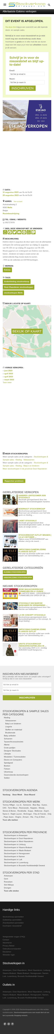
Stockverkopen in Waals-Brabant (17, 850)
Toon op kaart (18, 201)
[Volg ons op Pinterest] (12, 1023)
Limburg (46, 970)
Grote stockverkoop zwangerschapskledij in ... (32, 645)
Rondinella (21, 811)
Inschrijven (27, 697)
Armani (26, 817)
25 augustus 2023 (11, 195)
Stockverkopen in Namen (14, 856)
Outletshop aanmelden (12, 920)
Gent (6, 879)
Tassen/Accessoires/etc (13, 742)
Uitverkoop (8, 772)
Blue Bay (36, 805)
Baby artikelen (10, 736)
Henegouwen (35, 973)
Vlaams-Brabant (9, 973)
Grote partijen (9, 748)
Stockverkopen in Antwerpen (16, 835)
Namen (45, 973)
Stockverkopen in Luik (13, 859)
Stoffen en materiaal (13, 730)
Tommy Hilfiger (9, 805)
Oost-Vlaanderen (20, 970)
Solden (7, 778)
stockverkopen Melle (13, 293)
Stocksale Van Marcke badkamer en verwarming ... (32, 604)
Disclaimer (7, 952)
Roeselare (8, 882)
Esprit (46, 811)
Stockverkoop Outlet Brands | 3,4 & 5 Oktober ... (34, 536)
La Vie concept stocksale (31, 615)
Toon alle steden (11, 891)
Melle (9, 207)
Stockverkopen (25, 832)
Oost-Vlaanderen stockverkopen (18, 287)
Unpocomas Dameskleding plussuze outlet (32, 550)
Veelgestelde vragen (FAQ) (14, 937)
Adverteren (7, 943)
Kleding (7, 718)
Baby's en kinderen (13, 724)
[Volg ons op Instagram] (8, 1023)
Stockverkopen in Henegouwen (17, 853)
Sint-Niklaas (9, 885)
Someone (27, 805)
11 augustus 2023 (10, 192)
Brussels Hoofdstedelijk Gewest (31, 976)
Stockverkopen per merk (21, 801)
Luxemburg (12, 976)
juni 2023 (8, 371)
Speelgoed (8, 763)
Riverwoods (24, 808)
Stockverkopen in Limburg (15, 844)
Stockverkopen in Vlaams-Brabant (18, 847)
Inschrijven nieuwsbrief (12, 926)
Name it (6, 814)
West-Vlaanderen (35, 970)
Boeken (7, 766)
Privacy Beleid (8, 946)
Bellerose (38, 811)
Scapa (30, 811)
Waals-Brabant (23, 973)
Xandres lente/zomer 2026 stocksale (32, 496)
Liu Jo (19, 805)
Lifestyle (7, 754)
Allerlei (6, 745)
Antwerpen (8, 876)
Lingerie (8, 727)
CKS (4, 808)
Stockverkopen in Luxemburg (16, 862)
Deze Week (17, 795)
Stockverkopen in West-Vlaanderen (18, 841)
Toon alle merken (10, 820)
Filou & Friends (39, 814)
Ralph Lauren (16, 814)
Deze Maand (29, 795)
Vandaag (6, 795)
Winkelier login (9, 955)
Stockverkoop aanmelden (13, 917)
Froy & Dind (40, 817)
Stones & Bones (9, 811)
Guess (44, 805)
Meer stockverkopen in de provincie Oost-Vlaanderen (25, 469)
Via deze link (10, 27)
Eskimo (7, 270)
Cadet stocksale (27, 521)
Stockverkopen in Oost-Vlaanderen (18, 838)
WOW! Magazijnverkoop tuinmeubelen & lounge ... (31, 590)
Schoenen (8, 739)
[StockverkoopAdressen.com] (27, 4)
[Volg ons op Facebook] (4, 1023)
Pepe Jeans (9, 817)
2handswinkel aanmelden (13, 923)
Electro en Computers (13, 760)
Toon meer (7, 382)
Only (49, 814)
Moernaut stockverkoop (31, 509)
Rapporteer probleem (14, 481)
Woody (41, 808)
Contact (6, 940)
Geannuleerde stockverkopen (16, 775)
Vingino (18, 817)
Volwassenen (10, 721)
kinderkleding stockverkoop (16, 281)
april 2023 (8, 374)
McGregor (27, 814)
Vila (31, 817)
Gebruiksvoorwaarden (12, 949)
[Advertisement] (27, 159)
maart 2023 (9, 380)
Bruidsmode (10, 733)
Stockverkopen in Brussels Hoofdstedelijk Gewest (24, 865)
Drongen (7, 888)
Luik (4, 976)
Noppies (33, 808)
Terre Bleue (12, 808)
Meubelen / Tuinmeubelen (15, 757)
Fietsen (7, 769)
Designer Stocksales (12, 751)
